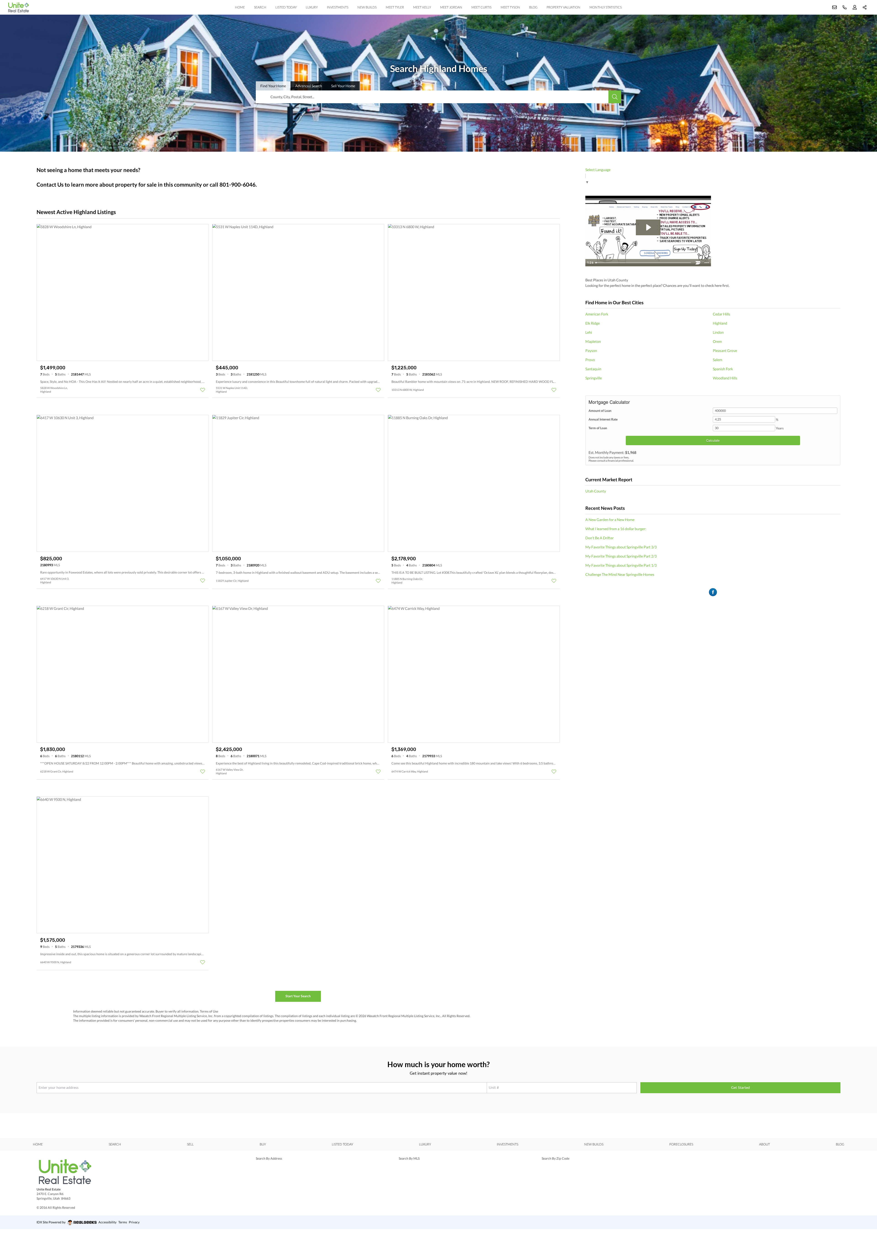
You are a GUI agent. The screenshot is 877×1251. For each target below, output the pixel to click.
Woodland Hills (725, 378)
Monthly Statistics (605, 7)
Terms (122, 1222)
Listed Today (286, 7)
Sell (343, 86)
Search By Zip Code (555, 1158)
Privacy (134, 1222)
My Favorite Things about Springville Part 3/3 (621, 547)
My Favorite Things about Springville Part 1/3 (621, 565)
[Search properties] (614, 96)
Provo (590, 359)
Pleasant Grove (725, 350)
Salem (717, 359)
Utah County (595, 491)
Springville (593, 378)
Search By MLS (409, 1158)
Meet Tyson (510, 7)
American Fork (596, 314)
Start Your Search (298, 996)
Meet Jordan (451, 7)
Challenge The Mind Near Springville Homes (619, 574)
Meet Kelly (422, 7)
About (764, 1144)
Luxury (312, 7)
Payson (591, 350)
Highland (720, 323)
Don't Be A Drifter (599, 538)
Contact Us (50, 184)
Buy (263, 1144)
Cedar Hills (721, 314)
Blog (533, 7)
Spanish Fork (723, 369)
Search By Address (269, 1158)
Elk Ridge (592, 323)
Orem (717, 341)
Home (240, 7)
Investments (337, 7)
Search (260, 7)
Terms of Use (209, 1011)
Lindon (718, 332)
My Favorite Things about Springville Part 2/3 (621, 556)
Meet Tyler (395, 7)
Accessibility (107, 1222)
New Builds (367, 7)
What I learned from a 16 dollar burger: (615, 528)
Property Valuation (563, 7)
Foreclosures (681, 1144)
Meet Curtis (481, 7)
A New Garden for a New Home (609, 519)
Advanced (308, 86)
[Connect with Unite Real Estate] (712, 592)
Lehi (588, 332)
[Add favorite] (202, 390)
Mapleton (593, 341)
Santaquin (593, 369)
